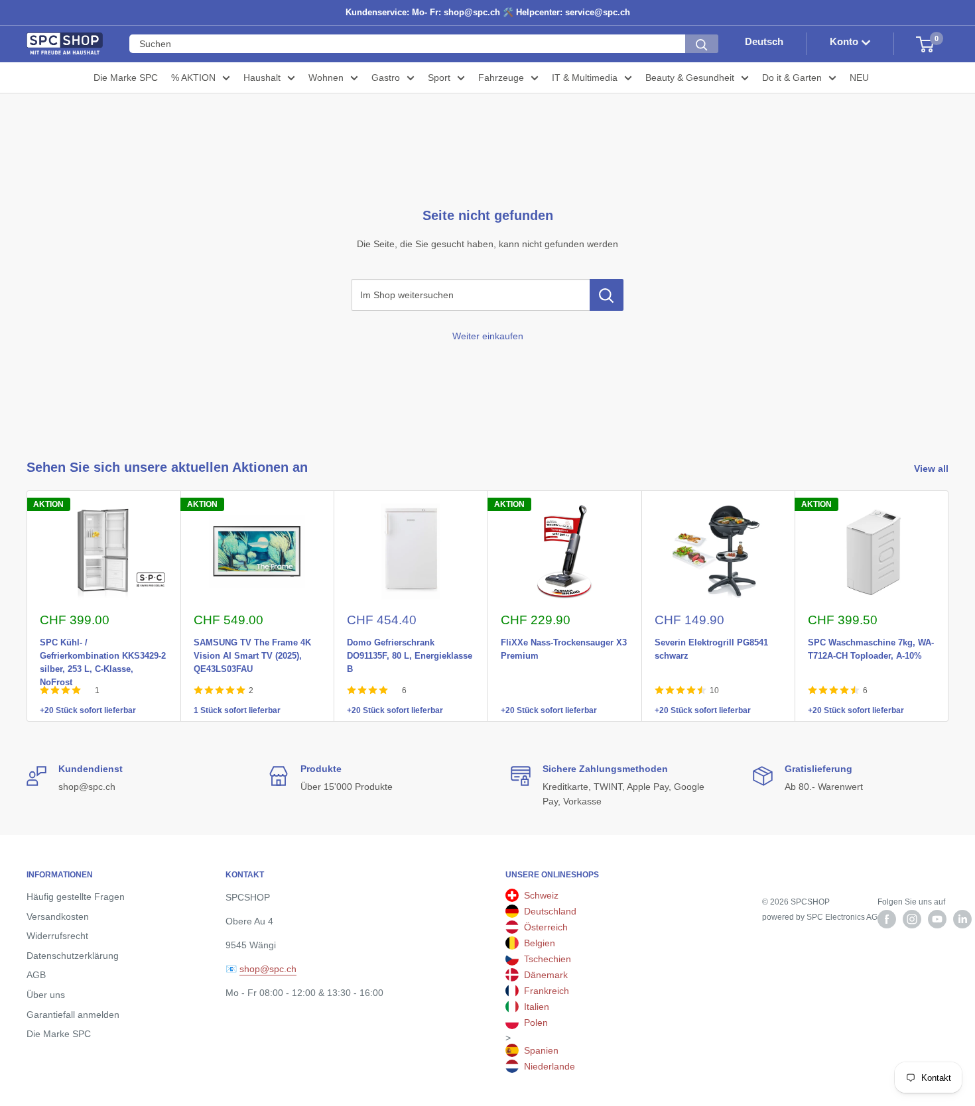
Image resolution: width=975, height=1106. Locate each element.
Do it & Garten (792, 77)
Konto (845, 42)
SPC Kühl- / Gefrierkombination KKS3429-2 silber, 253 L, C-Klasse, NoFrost (103, 640)
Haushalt (262, 77)
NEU (859, 77)
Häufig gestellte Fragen (76, 896)
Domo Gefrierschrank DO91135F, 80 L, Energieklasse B (409, 640)
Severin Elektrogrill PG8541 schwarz (711, 640)
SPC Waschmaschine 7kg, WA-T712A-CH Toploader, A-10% (871, 640)
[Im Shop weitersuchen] (606, 295)
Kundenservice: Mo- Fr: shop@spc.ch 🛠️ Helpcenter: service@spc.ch (488, 12)
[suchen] (701, 44)
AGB (36, 974)
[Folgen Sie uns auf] (887, 919)
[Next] (948, 606)
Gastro (385, 77)
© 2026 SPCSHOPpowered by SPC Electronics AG (820, 909)
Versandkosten (58, 916)
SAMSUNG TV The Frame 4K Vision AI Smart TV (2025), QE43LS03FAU (252, 640)
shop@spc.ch (267, 969)
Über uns (46, 994)
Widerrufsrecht (57, 935)
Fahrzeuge (501, 77)
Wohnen (326, 77)
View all (932, 468)
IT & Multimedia (585, 77)
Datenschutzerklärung (73, 955)
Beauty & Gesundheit (689, 77)
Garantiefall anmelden (73, 1014)
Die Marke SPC (126, 77)
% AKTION (193, 77)
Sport (439, 77)
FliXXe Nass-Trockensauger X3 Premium (564, 640)
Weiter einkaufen (487, 336)
